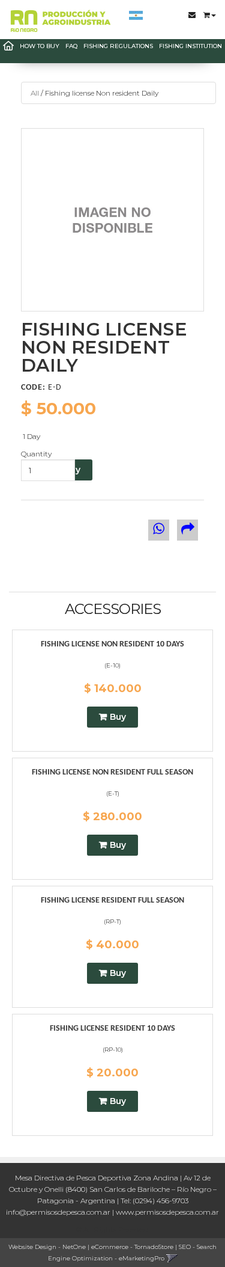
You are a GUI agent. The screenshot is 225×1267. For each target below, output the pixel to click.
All (35, 92)
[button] (209, 11)
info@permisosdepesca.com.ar (58, 1211)
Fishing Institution (190, 46)
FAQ (71, 46)
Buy (118, 716)
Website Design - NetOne (47, 1247)
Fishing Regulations (118, 46)
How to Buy (39, 46)
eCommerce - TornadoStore (132, 1247)
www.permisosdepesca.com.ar (167, 1211)
